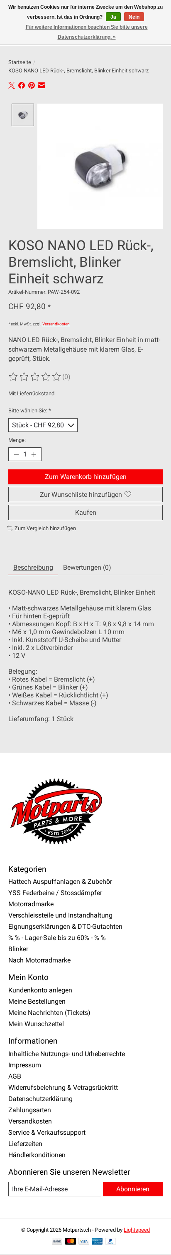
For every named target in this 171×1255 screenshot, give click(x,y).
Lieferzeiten (25, 1144)
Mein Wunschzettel (36, 1024)
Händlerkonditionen (37, 1155)
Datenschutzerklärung (40, 1099)
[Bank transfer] (57, 1242)
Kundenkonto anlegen (40, 990)
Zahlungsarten (29, 1110)
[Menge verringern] (16, 454)
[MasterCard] (70, 1242)
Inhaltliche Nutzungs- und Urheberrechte (66, 1054)
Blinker (18, 949)
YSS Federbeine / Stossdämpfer (55, 893)
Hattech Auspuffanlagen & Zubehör (60, 881)
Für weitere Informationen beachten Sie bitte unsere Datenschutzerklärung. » (87, 32)
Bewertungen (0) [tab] (87, 567)
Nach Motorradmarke (39, 960)
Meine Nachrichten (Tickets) (49, 1013)
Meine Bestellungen (37, 1001)
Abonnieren (132, 1189)
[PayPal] (110, 1242)
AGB (14, 1076)
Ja (113, 17)
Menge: (17, 440)
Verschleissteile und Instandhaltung (60, 915)
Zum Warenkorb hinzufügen (86, 477)
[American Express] (97, 1242)
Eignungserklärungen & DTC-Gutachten (65, 926)
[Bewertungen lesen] (35, 377)
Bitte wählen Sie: (29, 410)
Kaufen (85, 512)
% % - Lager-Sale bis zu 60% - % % (57, 938)
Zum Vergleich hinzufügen (45, 528)
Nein (134, 17)
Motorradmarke (31, 904)
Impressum (24, 1065)
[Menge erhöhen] (33, 454)
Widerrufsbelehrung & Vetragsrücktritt (63, 1087)
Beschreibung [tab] (33, 567)
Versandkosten (56, 324)
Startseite (19, 62)
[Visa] (83, 1242)
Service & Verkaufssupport (47, 1132)
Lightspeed (137, 1230)
